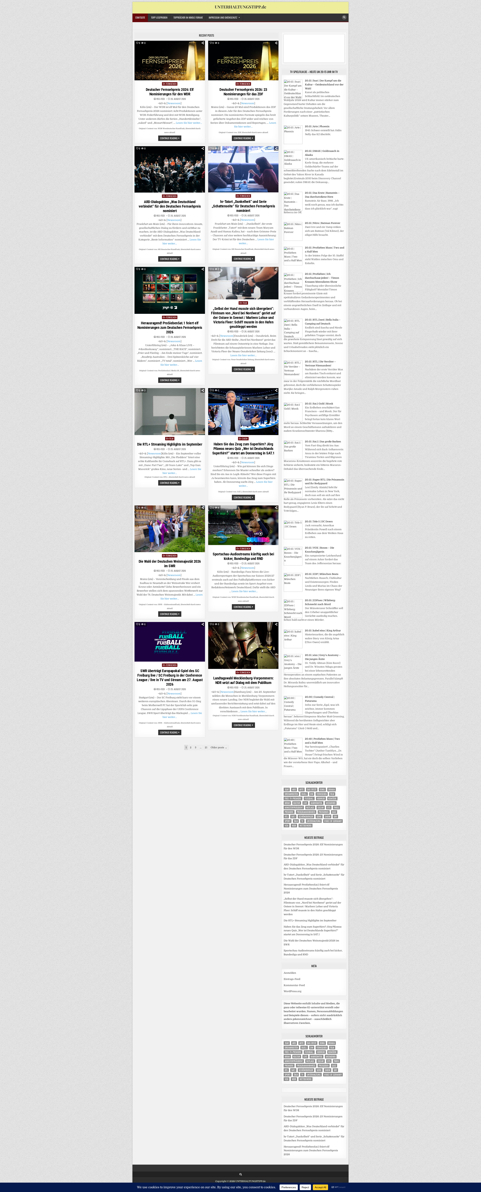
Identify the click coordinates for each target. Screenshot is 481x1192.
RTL (286, 816)
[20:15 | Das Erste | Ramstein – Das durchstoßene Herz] (293, 209)
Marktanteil (316, 803)
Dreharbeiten (291, 794)
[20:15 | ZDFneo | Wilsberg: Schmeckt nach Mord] (293, 617)
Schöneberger (306, 816)
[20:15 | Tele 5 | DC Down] (293, 538)
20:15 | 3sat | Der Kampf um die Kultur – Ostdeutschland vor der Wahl (324, 84)
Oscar (321, 807)
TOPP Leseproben (159, 17)
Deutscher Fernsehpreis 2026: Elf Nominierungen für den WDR (170, 91)
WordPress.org (292, 991)
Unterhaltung (314, 821)
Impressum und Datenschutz (223, 17)
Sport (287, 821)
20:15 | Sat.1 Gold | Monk (319, 403)
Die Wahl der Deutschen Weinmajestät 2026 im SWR (170, 563)
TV (302, 821)
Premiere (289, 812)
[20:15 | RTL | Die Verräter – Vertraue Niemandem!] (293, 378)
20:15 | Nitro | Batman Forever (322, 223)
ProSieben (324, 812)
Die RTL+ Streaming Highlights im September (169, 444)
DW (311, 794)
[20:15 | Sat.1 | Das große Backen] (293, 458)
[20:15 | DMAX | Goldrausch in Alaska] (293, 167)
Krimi (287, 803)
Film (245, 302)
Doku (322, 789)
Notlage (310, 807)
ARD (294, 789)
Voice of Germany (333, 821)
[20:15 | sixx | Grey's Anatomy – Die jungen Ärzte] (293, 672)
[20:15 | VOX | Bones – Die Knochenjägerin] (293, 564)
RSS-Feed (161, 99)
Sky (335, 816)
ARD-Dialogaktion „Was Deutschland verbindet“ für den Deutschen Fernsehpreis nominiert (170, 206)
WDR (294, 825)
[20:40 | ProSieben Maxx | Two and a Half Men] (293, 755)
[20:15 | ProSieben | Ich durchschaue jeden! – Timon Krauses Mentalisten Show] (293, 290)
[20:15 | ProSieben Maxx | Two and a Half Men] (293, 264)
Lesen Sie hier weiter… (189, 122)
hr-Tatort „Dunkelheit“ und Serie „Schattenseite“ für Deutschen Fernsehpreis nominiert (243, 206)
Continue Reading (170, 138)
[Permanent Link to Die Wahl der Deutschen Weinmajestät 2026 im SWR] (170, 528)
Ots (328, 807)
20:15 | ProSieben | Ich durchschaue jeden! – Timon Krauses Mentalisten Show (322, 278)
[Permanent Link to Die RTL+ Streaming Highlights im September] (170, 411)
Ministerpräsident (294, 807)
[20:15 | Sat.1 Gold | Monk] (293, 420)
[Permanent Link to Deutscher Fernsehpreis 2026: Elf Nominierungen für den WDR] (170, 60)
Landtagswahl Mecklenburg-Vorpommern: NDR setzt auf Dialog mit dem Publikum (243, 680)
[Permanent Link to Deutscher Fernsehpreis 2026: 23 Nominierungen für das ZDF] (243, 60)
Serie (319, 816)
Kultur (296, 803)
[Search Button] (344, 17)
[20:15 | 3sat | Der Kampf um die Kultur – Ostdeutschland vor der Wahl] (293, 97)
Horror (321, 798)
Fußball (309, 798)
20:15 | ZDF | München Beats (321, 574)
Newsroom (174, 103)
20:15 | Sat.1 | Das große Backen (323, 441)
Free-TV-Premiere (293, 798)
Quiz (334, 812)
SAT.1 (293, 816)
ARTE (301, 789)
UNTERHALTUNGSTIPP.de (240, 7)
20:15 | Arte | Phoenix (317, 126)
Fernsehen (171, 83)
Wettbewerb (305, 825)
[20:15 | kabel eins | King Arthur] (293, 647)
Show (245, 438)
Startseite (140, 17)
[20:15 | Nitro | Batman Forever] (293, 240)
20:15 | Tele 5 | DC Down (319, 521)
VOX (286, 825)
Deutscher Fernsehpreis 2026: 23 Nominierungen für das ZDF (243, 91)
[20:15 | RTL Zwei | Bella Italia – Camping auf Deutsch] (293, 336)
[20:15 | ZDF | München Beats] (293, 591)
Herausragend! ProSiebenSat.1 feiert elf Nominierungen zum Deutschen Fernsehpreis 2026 (169, 327)
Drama (331, 789)
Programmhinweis (306, 812)
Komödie (332, 798)
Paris (336, 807)
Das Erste (311, 789)
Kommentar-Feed (294, 985)
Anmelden (290, 972)
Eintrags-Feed (292, 979)
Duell (304, 794)
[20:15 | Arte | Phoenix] (293, 143)
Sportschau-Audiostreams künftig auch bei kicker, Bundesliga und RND (243, 556)
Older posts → (219, 747)
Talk (296, 821)
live (305, 803)
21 (206, 747)
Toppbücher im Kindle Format (188, 17)
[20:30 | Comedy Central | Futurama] (293, 713)
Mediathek (331, 803)
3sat (287, 789)
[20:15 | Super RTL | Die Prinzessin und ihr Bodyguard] (293, 496)
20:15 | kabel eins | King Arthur (323, 630)
